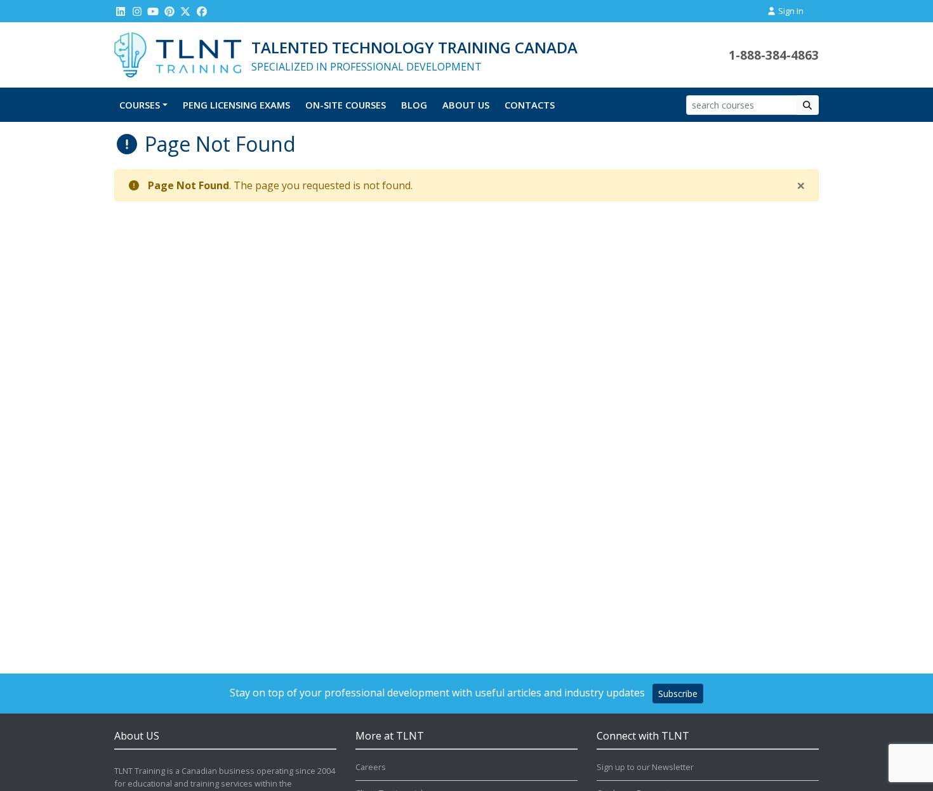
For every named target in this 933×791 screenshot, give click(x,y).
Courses (139, 104)
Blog (414, 104)
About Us (465, 104)
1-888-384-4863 (774, 55)
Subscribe (678, 694)
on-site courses (345, 104)
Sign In (790, 11)
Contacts (530, 104)
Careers (370, 767)
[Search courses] (808, 105)
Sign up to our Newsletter (645, 767)
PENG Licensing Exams (236, 104)
